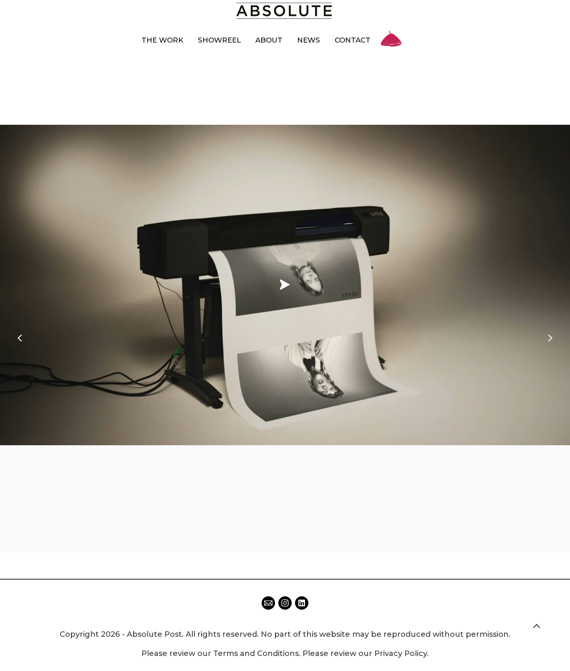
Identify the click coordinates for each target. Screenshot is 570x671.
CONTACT (353, 40)
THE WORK (162, 40)
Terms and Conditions (256, 653)
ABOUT (268, 40)
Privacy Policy (400, 653)
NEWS (308, 40)
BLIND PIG (391, 30)
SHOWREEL (219, 40)
